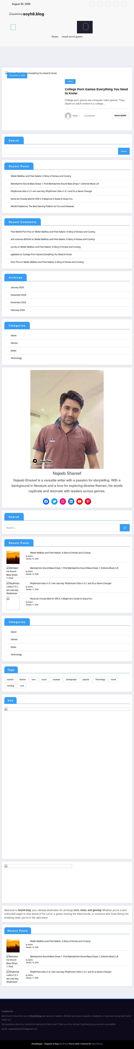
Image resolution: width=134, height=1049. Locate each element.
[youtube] (123, 4)
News (13, 350)
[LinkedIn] (71, 501)
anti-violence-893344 (21, 239)
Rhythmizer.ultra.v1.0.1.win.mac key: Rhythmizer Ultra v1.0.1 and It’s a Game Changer (51, 191)
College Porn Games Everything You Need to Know (96, 91)
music (44, 679)
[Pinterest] (88, 501)
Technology (16, 357)
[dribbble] (108, 4)
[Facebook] (46, 501)
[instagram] (115, 4)
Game (14, 335)
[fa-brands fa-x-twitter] (100, 4)
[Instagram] (63, 501)
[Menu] (13, 27)
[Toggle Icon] (48, 27)
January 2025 (17, 287)
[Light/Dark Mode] (121, 26)
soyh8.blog (33, 14)
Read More (120, 116)
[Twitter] (54, 501)
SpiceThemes (97, 1043)
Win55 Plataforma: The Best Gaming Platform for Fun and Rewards (42, 206)
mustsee (56, 679)
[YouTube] (79, 501)
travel (113, 679)
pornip (14, 246)
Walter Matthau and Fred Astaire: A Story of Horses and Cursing (41, 175)
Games (70, 81)
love (33, 679)
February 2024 (18, 309)
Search (14, 140)
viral (22, 685)
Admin (75, 116)
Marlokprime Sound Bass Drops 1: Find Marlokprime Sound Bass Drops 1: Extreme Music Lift (55, 183)
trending (10, 685)
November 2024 (18, 302)
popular (86, 679)
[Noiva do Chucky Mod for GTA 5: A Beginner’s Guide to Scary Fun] (13, 603)
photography (71, 679)
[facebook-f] (92, 4)
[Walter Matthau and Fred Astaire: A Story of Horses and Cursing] (13, 557)
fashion (23, 679)
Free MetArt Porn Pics (21, 231)
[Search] (85, 26)
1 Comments (89, 116)
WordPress (63, 1043)
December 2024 (18, 294)
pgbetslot (15, 254)
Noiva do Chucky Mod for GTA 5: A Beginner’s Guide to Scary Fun (42, 198)
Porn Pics (15, 261)
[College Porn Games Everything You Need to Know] (31, 72)
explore (10, 679)
